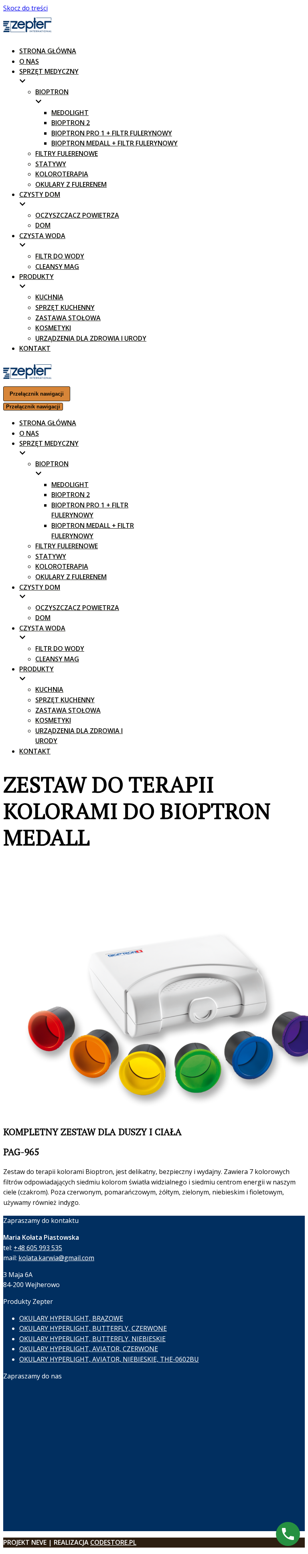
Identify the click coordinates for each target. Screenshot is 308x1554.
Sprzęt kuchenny (65, 307)
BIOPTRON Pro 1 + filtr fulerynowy (111, 133)
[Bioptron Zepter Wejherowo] (27, 30)
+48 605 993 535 (38, 1247)
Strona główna (47, 50)
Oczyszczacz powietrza (77, 215)
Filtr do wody (59, 256)
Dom (43, 225)
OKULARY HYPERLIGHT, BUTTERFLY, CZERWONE (93, 1328)
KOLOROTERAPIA (61, 174)
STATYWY (50, 164)
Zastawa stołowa (68, 317)
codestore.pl (113, 1542)
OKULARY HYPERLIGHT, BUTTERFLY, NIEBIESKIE (92, 1338)
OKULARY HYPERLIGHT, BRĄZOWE (71, 1318)
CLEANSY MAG (57, 266)
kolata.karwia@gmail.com (56, 1257)
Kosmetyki (53, 327)
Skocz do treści (25, 8)
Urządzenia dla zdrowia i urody (90, 338)
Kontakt (35, 348)
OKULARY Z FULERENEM (71, 184)
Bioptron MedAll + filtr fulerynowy (114, 143)
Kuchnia (49, 297)
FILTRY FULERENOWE (66, 153)
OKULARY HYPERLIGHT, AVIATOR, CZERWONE (88, 1348)
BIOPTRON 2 (70, 122)
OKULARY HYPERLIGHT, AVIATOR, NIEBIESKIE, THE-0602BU (109, 1359)
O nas (29, 61)
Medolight (70, 112)
